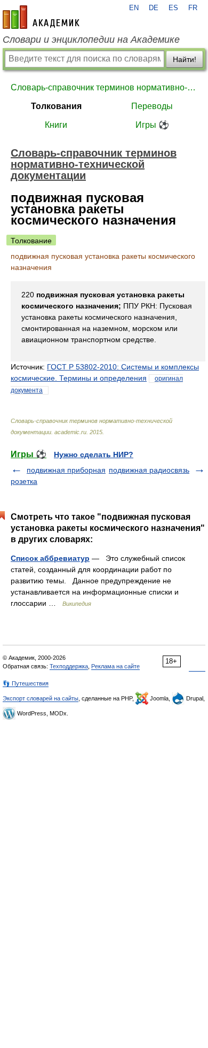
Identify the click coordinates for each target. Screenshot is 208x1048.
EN (134, 8)
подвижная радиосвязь (149, 470)
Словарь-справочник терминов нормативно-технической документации (104, 87)
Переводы (152, 106)
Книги (56, 124)
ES (173, 8)
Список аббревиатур (50, 558)
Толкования (56, 106)
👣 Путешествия (26, 683)
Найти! (184, 59)
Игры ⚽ (152, 124)
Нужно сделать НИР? (93, 454)
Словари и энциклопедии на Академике (91, 39)
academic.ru (41, 17)
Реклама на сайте (115, 666)
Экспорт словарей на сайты (40, 698)
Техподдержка (69, 666)
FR (192, 8)
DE (153, 8)
